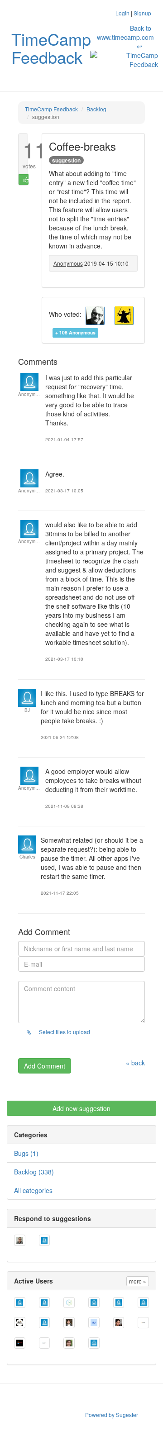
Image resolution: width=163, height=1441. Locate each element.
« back (135, 1062)
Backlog (96, 109)
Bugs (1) (26, 1153)
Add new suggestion (81, 1108)
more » (137, 1281)
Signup (142, 13)
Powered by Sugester (111, 1414)
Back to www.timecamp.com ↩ (125, 37)
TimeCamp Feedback (51, 47)
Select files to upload (64, 1031)
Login (122, 13)
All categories (33, 1190)
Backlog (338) (34, 1171)
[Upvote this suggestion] (24, 179)
